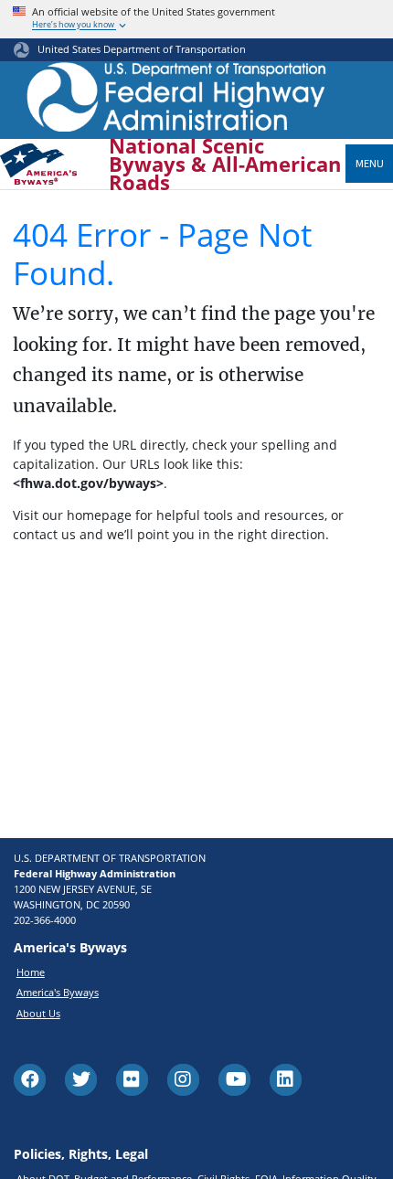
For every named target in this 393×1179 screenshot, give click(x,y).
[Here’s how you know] (196, 19)
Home (30, 972)
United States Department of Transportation (141, 49)
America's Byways (57, 992)
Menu (370, 163)
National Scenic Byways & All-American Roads (225, 164)
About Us (38, 1013)
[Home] (177, 102)
